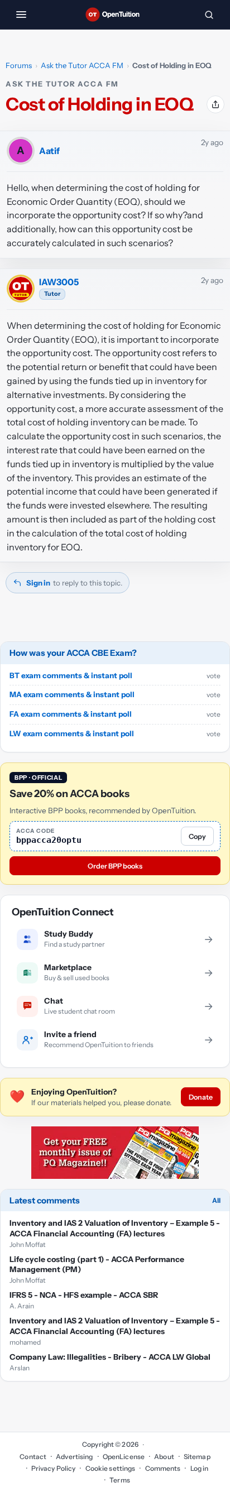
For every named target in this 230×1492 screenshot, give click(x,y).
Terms (119, 1480)
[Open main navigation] (21, 14)
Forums (19, 65)
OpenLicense (124, 1456)
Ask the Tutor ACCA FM (82, 65)
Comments (162, 1468)
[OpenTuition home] (115, 14)
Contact (33, 1456)
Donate (201, 1097)
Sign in (38, 582)
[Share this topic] (215, 104)
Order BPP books (115, 866)
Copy (197, 836)
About (164, 1456)
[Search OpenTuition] (209, 14)
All (216, 1200)
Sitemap (197, 1456)
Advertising (74, 1456)
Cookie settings (110, 1468)
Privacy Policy (53, 1468)
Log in (199, 1468)
